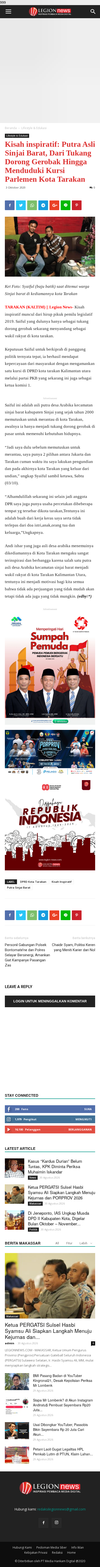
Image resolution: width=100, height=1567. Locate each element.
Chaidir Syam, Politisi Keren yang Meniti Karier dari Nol (73, 947)
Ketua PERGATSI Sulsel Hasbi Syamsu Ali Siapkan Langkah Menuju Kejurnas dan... (48, 1330)
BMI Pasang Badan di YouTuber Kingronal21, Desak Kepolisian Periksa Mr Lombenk (62, 1380)
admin (9, 1343)
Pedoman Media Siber (51, 1547)
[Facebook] (43, 1523)
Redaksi (57, 1553)
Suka (88, 1109)
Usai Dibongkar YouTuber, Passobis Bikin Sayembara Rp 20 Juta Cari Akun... (60, 1429)
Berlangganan (80, 1129)
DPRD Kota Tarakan (33, 881)
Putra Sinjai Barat (18, 887)
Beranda (11, 128)
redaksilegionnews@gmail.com (61, 1509)
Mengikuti (83, 1119)
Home (71, 1553)
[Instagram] (56, 1523)
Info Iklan (77, 1547)
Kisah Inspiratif (62, 881)
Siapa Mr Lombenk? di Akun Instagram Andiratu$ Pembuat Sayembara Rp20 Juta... (63, 1405)
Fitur (69, 1243)
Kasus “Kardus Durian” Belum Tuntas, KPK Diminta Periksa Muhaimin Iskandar (55, 1166)
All (57, 1243)
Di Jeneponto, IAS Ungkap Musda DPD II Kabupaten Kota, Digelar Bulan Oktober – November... (58, 1218)
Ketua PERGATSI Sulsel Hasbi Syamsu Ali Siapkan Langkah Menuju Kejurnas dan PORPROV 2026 (61, 1192)
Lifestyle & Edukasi (34, 128)
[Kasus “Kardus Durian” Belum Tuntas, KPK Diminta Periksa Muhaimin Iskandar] (14, 1168)
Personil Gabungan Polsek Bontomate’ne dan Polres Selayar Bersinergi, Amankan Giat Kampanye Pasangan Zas (27, 955)
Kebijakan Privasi (35, 1553)
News (32, 1177)
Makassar (35, 1203)
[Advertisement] (50, 71)
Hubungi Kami (22, 1547)
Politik (33, 1229)
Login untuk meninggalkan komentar (50, 1001)
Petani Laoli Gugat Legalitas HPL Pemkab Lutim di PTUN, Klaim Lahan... (63, 1451)
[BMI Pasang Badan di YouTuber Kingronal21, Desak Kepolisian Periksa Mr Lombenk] (17, 1381)
